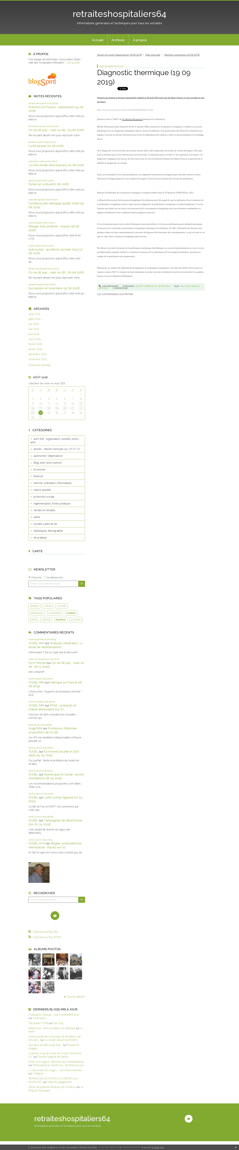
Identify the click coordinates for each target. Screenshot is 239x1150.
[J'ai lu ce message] (235, 1147)
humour (61, 619)
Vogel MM (35, 728)
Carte (37, 551)
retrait (47, 606)
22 (81, 408)
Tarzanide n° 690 (38, 1023)
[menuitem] (97, 39)
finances (38, 476)
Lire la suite (73, 62)
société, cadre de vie (45, 524)
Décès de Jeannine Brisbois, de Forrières (52, 1087)
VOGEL (33, 751)
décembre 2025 (37, 354)
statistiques (36, 613)
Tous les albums (75, 996)
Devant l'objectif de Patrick (53, 1056)
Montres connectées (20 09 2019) (182, 54)
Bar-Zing (58, 1023)
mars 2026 (34, 339)
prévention (55, 613)
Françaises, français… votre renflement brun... (54, 1014)
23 (32, 412)
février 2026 (35, 344)
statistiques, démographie (48, 530)
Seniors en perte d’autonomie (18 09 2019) (119, 54)
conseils (61, 606)
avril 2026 (34, 334)
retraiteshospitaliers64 (119, 13)
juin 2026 (33, 324)
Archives (118, 40)
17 (40, 408)
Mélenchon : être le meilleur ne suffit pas (51, 1028)
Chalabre (38, 1073)
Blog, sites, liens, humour (47, 462)
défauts (34, 606)
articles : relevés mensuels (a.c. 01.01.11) (56, 449)
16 (32, 408)
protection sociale (43, 496)
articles (46, 619)
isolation (185, 286)
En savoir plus (158, 1147)
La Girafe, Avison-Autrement (61, 1040)
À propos (140, 40)
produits (76, 619)
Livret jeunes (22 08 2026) (46, 146)
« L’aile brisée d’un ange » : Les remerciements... (55, 1070)
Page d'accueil (152, 54)
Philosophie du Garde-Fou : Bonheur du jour (58, 1065)
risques (71, 613)
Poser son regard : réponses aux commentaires (56, 1062)
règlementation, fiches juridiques (52, 503)
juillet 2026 (34, 319)
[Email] (55, 915)
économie (39, 469)
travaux (195, 286)
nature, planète (42, 490)
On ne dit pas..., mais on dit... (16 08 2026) (56, 272)
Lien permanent (110, 286)
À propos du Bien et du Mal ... (45, 1045)
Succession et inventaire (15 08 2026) (54, 288)
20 (64, 408)
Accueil (97, 40)
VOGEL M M (36, 843)
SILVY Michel (37, 663)
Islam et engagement (59, 1082)
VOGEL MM (36, 643)
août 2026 (34, 314)
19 (56, 408)
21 (72, 408)
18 (48, 408)
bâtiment (103, 288)
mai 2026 (33, 329)
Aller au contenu (11, 3)
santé (36, 517)
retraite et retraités (44, 510)
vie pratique (40, 537)
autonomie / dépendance (48, 456)
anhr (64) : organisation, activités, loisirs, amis (54, 440)
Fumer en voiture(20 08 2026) (48, 184)
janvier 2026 (35, 349)
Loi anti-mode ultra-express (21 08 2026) (56, 165)
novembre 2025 (37, 359)
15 (81, 403)
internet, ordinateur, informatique (52, 483)
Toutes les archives (39, 365)
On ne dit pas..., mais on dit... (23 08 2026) (56, 130)
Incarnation (39, 1018)
